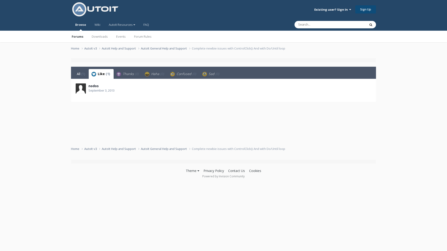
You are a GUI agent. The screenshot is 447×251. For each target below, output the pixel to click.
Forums (77, 36)
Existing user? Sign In (331, 9)
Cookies (255, 170)
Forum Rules (143, 36)
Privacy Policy (213, 170)
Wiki (97, 25)
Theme (191, 170)
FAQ (146, 25)
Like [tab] (103, 74)
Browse (80, 25)
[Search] (371, 24)
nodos (93, 86)
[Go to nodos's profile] (81, 88)
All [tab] (81, 74)
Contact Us (236, 170)
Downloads (100, 36)
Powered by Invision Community (223, 176)
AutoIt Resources (121, 25)
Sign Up (365, 9)
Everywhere (351, 24)
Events (121, 36)
